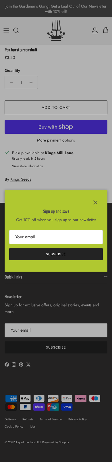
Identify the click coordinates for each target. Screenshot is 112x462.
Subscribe (56, 254)
